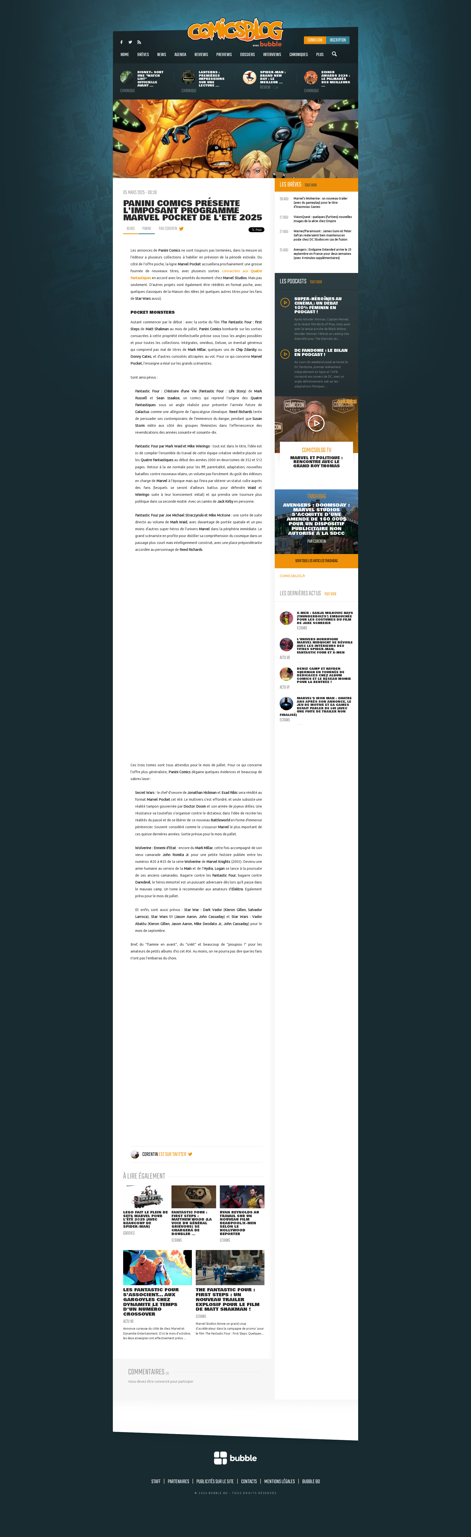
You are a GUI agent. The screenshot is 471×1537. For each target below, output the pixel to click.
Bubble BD (311, 1481)
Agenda (180, 54)
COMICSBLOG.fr (292, 576)
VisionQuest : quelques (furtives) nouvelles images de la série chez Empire (316, 218)
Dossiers (247, 54)
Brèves (143, 54)
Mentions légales (279, 1481)
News (161, 54)
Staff (155, 1481)
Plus (320, 54)
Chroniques (298, 54)
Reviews (201, 54)
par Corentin (168, 228)
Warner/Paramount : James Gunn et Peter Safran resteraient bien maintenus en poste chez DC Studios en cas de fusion (316, 234)
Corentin (150, 1154)
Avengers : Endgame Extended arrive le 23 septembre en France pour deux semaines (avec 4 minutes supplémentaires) (316, 253)
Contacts (249, 1481)
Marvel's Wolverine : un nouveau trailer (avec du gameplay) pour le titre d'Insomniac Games (314, 202)
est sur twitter (173, 1154)
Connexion (315, 40)
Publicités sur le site (215, 1481)
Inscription (338, 40)
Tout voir (311, 185)
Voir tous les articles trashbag (316, 561)
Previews (224, 54)
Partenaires (178, 1481)
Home (125, 54)
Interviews (272, 54)
